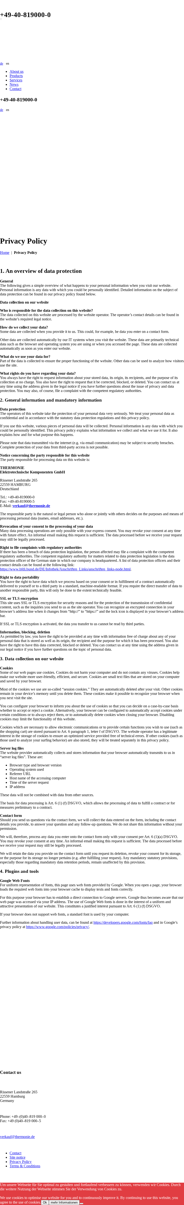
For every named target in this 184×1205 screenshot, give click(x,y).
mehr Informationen (64, 1202)
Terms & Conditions (25, 1166)
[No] (81, 1203)
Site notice (17, 1157)
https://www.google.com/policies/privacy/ (57, 927)
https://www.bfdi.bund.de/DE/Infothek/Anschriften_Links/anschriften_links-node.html (65, 569)
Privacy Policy (21, 1162)
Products (16, 76)
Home (4, 253)
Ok (45, 1202)
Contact (15, 89)
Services (16, 80)
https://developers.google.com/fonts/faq (123, 922)
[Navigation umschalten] (1, 19)
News (14, 84)
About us (16, 71)
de (1, 63)
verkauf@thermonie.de (17, 1137)
